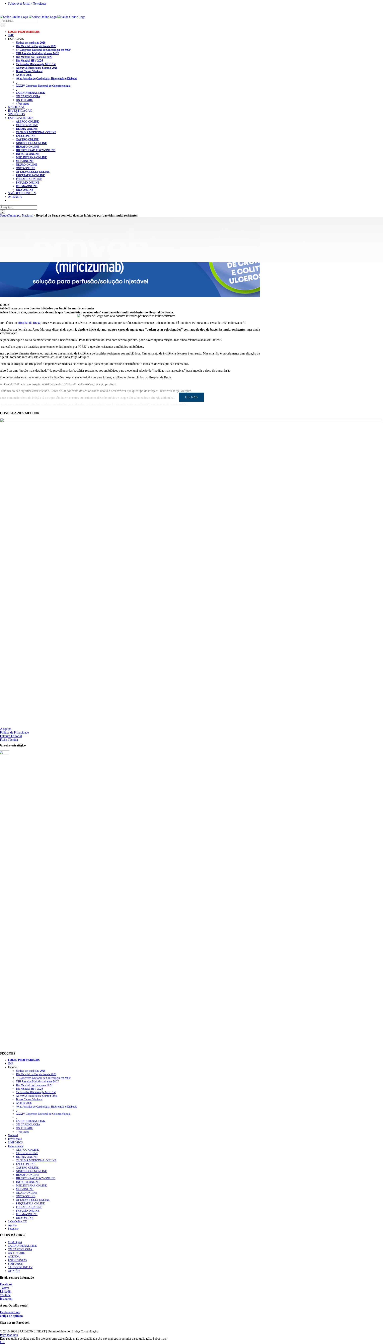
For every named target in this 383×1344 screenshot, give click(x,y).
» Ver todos (22, 103)
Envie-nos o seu (11, 1314)
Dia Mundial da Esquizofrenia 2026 (36, 46)
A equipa (5, 729)
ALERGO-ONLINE (27, 121)
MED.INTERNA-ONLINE (31, 157)
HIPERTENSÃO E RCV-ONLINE (35, 150)
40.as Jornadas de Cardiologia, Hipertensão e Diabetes (46, 78)
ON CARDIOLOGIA (28, 96)
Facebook (6, 1284)
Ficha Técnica (9, 739)
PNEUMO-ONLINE (27, 182)
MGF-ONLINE (25, 160)
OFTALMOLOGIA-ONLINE (33, 171)
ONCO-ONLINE (25, 168)
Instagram (6, 1298)
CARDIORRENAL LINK (30, 92)
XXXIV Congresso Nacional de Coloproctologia (43, 85)
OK (2, 1342)
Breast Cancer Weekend (29, 71)
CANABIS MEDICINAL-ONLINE (36, 132)
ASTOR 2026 (24, 74)
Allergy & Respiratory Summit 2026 (36, 67)
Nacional (27, 215)
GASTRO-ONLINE (27, 139)
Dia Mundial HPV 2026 (29, 60)
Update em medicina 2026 (30, 42)
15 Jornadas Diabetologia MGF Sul (36, 64)
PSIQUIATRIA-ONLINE (30, 175)
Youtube (5, 1295)
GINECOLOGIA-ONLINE (31, 143)
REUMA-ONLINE (27, 186)
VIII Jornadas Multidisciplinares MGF (37, 53)
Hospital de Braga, (29, 322)
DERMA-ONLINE (27, 128)
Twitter (4, 1288)
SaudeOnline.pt (10, 215)
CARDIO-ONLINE (27, 125)
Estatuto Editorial (11, 736)
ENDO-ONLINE (25, 135)
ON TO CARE (24, 99)
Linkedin (5, 1291)
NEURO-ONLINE (26, 164)
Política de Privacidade (14, 732)
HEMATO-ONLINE (27, 146)
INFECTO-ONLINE (27, 153)
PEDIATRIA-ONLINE (29, 178)
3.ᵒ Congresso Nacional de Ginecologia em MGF (43, 49)
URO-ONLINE (24, 189)
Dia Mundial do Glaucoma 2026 (34, 56)
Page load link (9, 1335)
